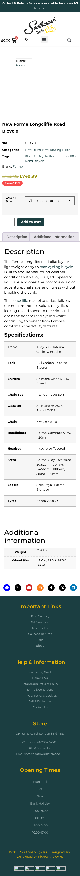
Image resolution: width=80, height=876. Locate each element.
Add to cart (31, 222)
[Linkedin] (73, 587)
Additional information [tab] (54, 237)
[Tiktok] (51, 587)
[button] (44, 39)
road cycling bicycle (56, 267)
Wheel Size (10, 200)
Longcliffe (68, 156)
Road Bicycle (35, 161)
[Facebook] (6, 587)
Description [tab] (17, 237)
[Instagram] (40, 587)
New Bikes (33, 150)
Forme (21, 65)
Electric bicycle (36, 156)
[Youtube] (29, 587)
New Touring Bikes (56, 150)
